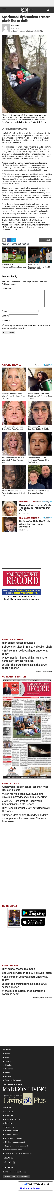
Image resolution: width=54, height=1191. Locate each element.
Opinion (8, 1065)
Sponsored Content (13, 1080)
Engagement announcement (16, 1146)
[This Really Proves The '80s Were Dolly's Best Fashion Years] (14, 444)
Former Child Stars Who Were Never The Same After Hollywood (13, 395)
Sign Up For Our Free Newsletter (18, 1153)
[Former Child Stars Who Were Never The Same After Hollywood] (14, 379)
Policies (8, 1123)
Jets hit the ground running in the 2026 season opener (24, 666)
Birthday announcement (15, 1142)
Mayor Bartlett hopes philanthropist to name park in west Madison (24, 659)
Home (7, 1053)
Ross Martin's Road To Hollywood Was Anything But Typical (38, 459)
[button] (48, 10)
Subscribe (9, 1115)
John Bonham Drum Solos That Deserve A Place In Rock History (40, 395)
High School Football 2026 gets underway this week (26, 809)
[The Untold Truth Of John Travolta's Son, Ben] (40, 477)
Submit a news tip (12, 1131)
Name (5, 311)
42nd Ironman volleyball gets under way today (25, 652)
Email (5, 315)
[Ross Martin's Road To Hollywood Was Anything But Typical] (40, 444)
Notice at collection (30, 1188)
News (7, 1057)
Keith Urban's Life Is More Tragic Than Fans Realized (12, 428)
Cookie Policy (24, 1176)
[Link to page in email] (4, 240)
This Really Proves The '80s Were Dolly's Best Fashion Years (13, 459)
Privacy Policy (10, 1176)
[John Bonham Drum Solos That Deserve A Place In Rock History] (40, 379)
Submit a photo (11, 1134)
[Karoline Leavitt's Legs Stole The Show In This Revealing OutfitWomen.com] (9, 508)
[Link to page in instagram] (14, 1162)
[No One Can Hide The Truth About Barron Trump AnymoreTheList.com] (9, 524)
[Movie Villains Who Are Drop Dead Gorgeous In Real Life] (14, 477)
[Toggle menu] (4, 10)
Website (6, 320)
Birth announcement (13, 1138)
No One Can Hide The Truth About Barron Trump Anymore (34, 525)
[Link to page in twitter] (13, 240)
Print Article (45, 240)
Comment (7, 288)
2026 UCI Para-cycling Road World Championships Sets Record (22, 802)
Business (8, 1076)
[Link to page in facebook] (9, 240)
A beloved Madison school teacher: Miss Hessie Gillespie (25, 788)
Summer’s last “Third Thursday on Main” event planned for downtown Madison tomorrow (25, 818)
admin (17, 25)
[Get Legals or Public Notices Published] (21, 600)
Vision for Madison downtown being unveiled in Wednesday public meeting (24, 795)
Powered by (39, 502)
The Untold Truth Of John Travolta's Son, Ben (38, 492)
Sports (7, 1061)
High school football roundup (14, 267)
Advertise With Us (12, 1119)
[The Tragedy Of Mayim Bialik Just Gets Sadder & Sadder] (40, 413)
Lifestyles (9, 1069)
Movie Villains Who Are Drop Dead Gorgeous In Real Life (13, 493)
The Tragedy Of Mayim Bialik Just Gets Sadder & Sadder (40, 428)
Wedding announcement (15, 1149)
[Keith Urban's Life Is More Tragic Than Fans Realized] (14, 413)
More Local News (43, 671)
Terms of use (10, 1127)
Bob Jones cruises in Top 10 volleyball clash (39, 268)
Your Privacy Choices (38, 1184)
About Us (9, 1112)
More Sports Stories (42, 997)
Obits (7, 1072)
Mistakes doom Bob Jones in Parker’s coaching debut (23, 992)
